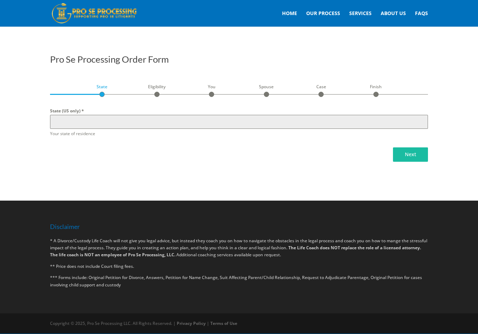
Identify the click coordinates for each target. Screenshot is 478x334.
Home (289, 13)
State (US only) (67, 111)
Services (360, 13)
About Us (393, 13)
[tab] (102, 90)
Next (410, 154)
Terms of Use (223, 323)
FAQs (421, 13)
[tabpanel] (239, 122)
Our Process (323, 13)
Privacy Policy (192, 323)
